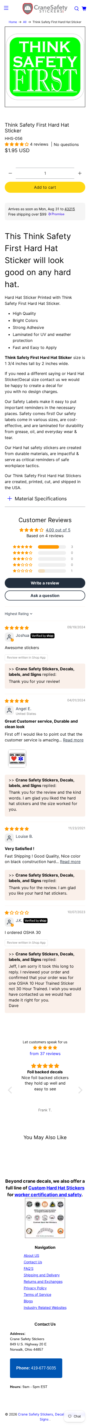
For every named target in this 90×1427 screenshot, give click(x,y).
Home (13, 22)
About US (31, 1255)
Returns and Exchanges (43, 1281)
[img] (17, 627)
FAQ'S (29, 1268)
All (24, 22)
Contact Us (33, 1262)
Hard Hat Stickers (65, 1187)
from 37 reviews (45, 1053)
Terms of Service (37, 1294)
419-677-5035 (36, 1368)
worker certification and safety (48, 1194)
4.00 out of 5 (58, 529)
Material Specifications (41, 499)
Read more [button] (73, 739)
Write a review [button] (45, 582)
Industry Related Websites (45, 1307)
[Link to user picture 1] (17, 759)
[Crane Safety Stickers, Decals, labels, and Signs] (45, 8)
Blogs (28, 1301)
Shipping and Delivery (42, 1275)
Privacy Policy (35, 1288)
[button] (17, 144)
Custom (37, 1187)
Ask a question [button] (45, 595)
